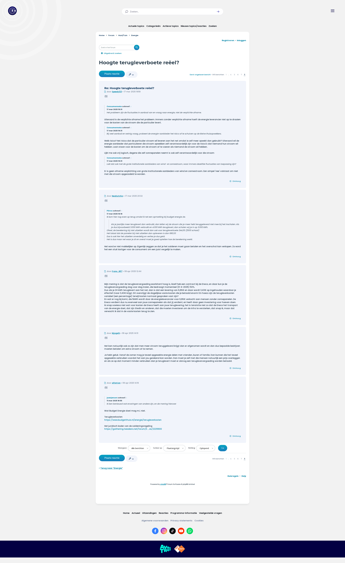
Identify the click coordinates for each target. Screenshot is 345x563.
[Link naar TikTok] (172, 531)
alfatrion (116, 383)
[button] (218, 11)
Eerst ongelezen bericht (200, 74)
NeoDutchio (117, 196)
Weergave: (122, 448)
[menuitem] (232, 476)
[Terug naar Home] (12, 10)
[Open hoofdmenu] (332, 10)
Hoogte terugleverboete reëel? (139, 62)
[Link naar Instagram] (164, 531)
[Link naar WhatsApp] (190, 531)
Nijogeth (116, 333)
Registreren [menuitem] (228, 40)
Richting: (192, 448)
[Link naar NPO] (179, 549)
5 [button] (234, 74)
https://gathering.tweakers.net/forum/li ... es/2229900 (133, 429)
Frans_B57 (117, 271)
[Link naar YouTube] (181, 531)
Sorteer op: (158, 448)
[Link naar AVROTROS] (165, 549)
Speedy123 (117, 91)
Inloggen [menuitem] (241, 40)
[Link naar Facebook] (155, 531)
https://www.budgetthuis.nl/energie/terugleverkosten (132, 420)
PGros (110, 211)
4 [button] (230, 74)
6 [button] (237, 74)
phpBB (163, 484)
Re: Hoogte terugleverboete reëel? (129, 88)
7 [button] (241, 74)
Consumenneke (114, 106)
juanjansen (112, 398)
